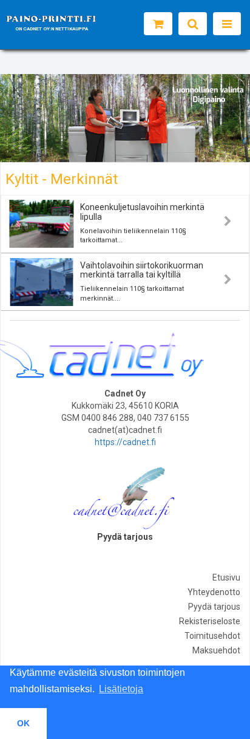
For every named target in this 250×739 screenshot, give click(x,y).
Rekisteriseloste (209, 621)
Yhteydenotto (213, 592)
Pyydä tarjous (214, 606)
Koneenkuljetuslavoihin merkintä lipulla (142, 211)
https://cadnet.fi (125, 442)
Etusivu (226, 577)
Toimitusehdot (212, 636)
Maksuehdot (216, 650)
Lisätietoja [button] (121, 689)
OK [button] (23, 723)
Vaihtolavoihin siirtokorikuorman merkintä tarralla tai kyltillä (141, 270)
